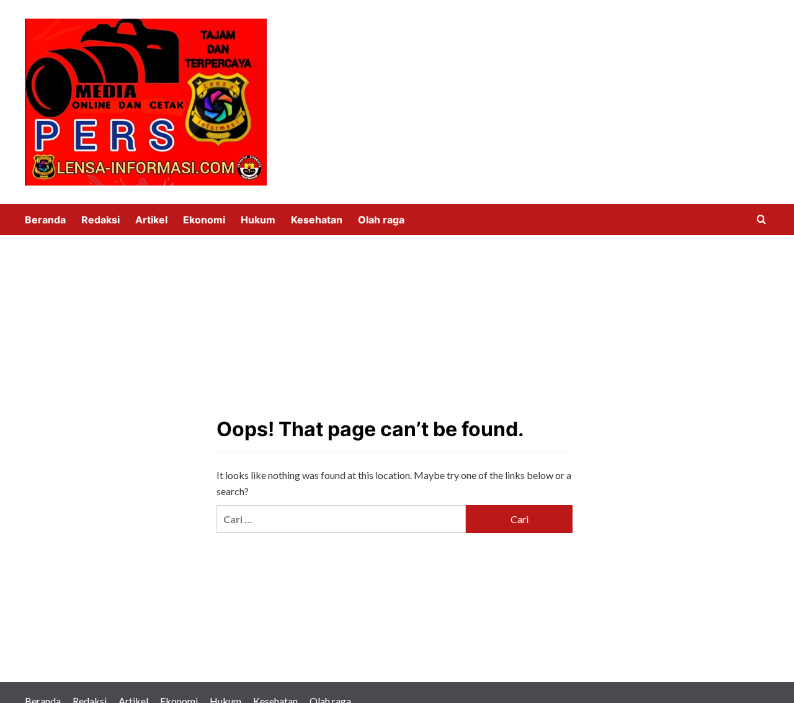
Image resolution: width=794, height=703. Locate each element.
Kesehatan (316, 219)
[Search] (761, 220)
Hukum (258, 219)
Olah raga (381, 219)
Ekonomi (204, 219)
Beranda (45, 219)
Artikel (151, 219)
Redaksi (100, 219)
